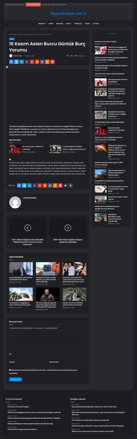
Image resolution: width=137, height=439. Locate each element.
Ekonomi (59, 23)
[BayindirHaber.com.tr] (68, 13)
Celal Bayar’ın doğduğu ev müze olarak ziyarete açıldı (20, 304)
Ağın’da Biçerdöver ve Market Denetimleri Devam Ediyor (116, 172)
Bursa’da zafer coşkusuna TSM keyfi (116, 129)
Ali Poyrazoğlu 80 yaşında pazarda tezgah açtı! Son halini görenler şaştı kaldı (46, 305)
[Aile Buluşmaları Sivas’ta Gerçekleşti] (101, 82)
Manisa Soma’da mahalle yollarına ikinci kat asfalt (73, 304)
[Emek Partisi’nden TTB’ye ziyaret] (101, 200)
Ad (10, 354)
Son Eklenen (111, 34)
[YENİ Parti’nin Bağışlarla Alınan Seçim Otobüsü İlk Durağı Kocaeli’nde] (101, 50)
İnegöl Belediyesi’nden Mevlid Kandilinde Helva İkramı (20, 278)
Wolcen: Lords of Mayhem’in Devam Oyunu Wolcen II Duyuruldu (109, 138)
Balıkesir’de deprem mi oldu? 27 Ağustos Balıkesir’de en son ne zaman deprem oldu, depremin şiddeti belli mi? (117, 151)
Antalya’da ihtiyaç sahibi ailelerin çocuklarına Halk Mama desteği (46, 279)
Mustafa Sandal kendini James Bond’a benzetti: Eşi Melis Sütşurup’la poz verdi (73, 279)
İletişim (96, 23)
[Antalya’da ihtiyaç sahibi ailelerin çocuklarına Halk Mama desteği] (48, 268)
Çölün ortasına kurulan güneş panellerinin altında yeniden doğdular (111, 59)
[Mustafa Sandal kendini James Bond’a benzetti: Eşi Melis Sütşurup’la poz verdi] (74, 268)
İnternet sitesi (54, 362)
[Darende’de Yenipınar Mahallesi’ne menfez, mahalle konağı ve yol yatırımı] (101, 92)
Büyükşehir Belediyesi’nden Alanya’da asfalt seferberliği (114, 217)
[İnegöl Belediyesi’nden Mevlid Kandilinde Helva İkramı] (21, 268)
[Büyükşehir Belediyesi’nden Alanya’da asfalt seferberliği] (101, 217)
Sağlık (68, 23)
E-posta (12, 362)
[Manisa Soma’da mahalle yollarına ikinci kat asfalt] (74, 294)
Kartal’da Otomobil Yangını (105, 41)
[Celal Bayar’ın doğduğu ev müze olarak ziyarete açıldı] (21, 294)
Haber (51, 23)
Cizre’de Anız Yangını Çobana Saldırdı (54, 4)
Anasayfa (42, 23)
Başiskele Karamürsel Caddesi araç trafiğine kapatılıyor (117, 114)
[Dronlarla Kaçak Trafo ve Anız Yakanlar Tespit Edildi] (101, 189)
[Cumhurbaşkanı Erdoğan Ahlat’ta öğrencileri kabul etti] (55, 149)
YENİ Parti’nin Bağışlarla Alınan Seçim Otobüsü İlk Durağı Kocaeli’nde (118, 49)
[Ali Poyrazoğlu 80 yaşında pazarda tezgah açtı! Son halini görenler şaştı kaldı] (48, 294)
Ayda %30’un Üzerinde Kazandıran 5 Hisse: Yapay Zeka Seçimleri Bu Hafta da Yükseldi (110, 103)
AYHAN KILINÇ (17, 56)
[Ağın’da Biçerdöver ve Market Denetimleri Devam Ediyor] (101, 173)
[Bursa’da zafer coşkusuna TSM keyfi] (15, 149)
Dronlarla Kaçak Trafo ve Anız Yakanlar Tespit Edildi (118, 189)
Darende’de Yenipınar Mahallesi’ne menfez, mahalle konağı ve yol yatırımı (116, 92)
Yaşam (87, 23)
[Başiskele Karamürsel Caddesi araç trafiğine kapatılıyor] (101, 115)
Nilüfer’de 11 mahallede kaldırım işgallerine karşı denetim (107, 207)
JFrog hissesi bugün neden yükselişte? (110, 122)
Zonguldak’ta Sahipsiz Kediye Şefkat (109, 181)
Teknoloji (78, 23)
